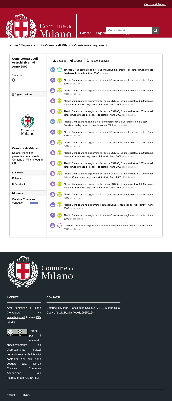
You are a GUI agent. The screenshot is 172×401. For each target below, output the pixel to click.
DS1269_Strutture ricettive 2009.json (130, 101)
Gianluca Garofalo (73, 225)
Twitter (18, 178)
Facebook (19, 184)
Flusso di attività (99, 60)
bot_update (70, 69)
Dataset (85, 32)
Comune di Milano (155, 4)
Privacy (26, 394)
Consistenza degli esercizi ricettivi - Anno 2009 (96, 104)
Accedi (11, 394)
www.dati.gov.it (16, 317)
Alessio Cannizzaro (74, 80)
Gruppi (125, 32)
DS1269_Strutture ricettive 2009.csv (130, 111)
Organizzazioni (106, 32)
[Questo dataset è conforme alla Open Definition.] (31, 202)
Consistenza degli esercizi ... (93, 45)
